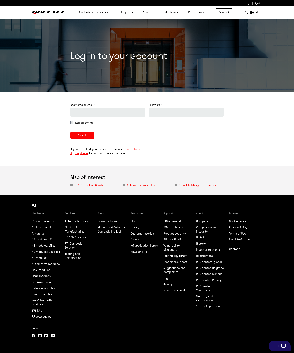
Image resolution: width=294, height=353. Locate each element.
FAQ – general (172, 221)
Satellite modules (43, 288)
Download (257, 12)
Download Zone (108, 221)
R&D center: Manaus (209, 274)
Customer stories (142, 233)
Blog (133, 221)
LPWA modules (41, 276)
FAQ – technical (173, 227)
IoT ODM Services (76, 237)
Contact (224, 12)
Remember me (84, 122)
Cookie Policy (238, 221)
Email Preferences (241, 239)
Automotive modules (141, 185)
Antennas (38, 233)
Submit (82, 135)
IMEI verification (173, 239)
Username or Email (82, 105)
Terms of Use (237, 233)
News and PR (138, 252)
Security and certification (204, 298)
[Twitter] (46, 336)
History (201, 244)
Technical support (175, 262)
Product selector (43, 221)
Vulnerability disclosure (171, 248)
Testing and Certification (73, 256)
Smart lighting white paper (197, 185)
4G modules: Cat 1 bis (46, 252)
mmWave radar (42, 282)
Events (135, 239)
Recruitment (204, 256)
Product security (174, 233)
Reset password (174, 290)
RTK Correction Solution (90, 185)
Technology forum (175, 256)
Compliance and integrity (206, 229)
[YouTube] (52, 336)
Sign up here (79, 153)
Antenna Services (76, 221)
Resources (195, 12)
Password (155, 105)
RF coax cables (41, 317)
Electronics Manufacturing (74, 229)
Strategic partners (208, 306)
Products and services (93, 12)
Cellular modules (43, 227)
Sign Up (258, 3)
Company (202, 221)
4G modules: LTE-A (43, 246)
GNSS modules (41, 270)
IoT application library (144, 246)
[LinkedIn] (40, 336)
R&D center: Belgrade (210, 268)
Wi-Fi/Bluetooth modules (42, 302)
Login (248, 3)
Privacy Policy (238, 227)
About (147, 12)
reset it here (132, 149)
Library (135, 227)
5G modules (39, 258)
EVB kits (37, 310)
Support (125, 12)
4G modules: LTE (42, 239)
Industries (169, 12)
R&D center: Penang (209, 280)
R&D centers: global (209, 262)
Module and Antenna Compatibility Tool (111, 229)
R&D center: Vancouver (203, 288)
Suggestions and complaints (174, 270)
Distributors (204, 237)
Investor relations (208, 250)
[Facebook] (33, 336)
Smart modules (42, 294)
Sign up (168, 284)
